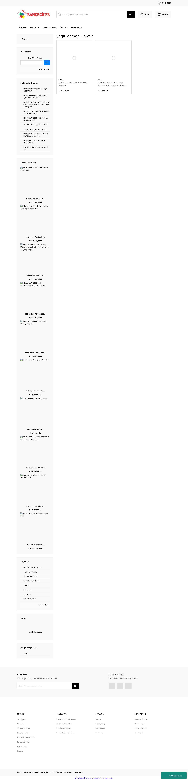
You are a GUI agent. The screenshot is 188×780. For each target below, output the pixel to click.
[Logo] (33, 14)
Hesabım (99, 719)
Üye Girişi (21, 724)
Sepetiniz (99, 733)
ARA (131, 14)
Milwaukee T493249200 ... (35, 314)
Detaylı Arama (43, 69)
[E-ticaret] (93, 778)
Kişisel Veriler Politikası (65, 733)
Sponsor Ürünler (141, 719)
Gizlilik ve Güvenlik (63, 724)
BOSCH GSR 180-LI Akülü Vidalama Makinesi (72, 83)
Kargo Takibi (22, 746)
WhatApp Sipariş (175, 775)
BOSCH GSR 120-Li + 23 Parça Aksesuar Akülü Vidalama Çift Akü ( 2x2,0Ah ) (112, 84)
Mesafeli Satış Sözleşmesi (66, 719)
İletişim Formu (22, 733)
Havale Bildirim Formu (25, 737)
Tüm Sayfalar (43, 605)
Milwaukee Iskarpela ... (35, 198)
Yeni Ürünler (139, 733)
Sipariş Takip (100, 724)
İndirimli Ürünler (141, 728)
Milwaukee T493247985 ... (35, 352)
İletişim (20, 751)
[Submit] (75, 686)
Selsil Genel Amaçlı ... (35, 429)
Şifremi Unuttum (23, 728)
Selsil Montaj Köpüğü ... (35, 391)
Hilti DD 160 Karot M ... (35, 544)
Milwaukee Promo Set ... (35, 275)
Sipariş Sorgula (23, 742)
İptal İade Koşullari (63, 728)
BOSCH (61, 79)
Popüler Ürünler (141, 724)
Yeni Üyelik (21, 719)
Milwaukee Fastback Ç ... (35, 237)
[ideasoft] (80, 778)
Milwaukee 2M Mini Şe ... (35, 506)
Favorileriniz (100, 728)
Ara (47, 63)
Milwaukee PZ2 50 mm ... (35, 467)
